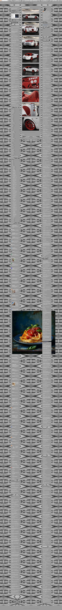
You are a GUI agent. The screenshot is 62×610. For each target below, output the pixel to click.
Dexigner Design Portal (14, 378)
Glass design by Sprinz (14, 197)
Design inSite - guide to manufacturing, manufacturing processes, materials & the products (47, 372)
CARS (25, 134)
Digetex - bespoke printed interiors (46, 105)
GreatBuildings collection (45, 386)
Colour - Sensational (45, 562)
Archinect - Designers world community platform (46, 348)
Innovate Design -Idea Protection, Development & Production (46, 391)
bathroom (12, 113)
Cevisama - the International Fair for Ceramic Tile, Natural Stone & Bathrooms (47, 494)
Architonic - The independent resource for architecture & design (15, 504)
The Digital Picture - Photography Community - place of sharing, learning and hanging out (14, 94)
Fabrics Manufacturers (13, 551)
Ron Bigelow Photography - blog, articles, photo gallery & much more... (14, 90)
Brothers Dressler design (14, 181)
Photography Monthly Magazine (14, 79)
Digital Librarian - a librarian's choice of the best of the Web (14, 538)
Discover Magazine (45, 294)
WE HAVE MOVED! (14, 443)
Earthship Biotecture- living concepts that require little (46, 374)
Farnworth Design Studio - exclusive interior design (46, 117)
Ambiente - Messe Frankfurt (46, 491)
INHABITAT (13, 263)
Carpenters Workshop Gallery (46, 75)
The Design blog (14, 454)
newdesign (44, 318)
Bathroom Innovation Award (46, 492)
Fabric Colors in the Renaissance (46, 577)
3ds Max (44, 457)
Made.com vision (45, 158)
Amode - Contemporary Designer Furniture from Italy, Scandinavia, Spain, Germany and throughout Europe (46, 53)
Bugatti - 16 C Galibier (14, 187)
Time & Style (44, 226)
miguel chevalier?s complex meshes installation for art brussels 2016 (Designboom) (15, 417)
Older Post (37, 138)
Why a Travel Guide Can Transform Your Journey (14, 279)
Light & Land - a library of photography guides (14, 55)
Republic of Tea (44, 198)
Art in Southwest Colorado (14, 242)
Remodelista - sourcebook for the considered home (15, 572)
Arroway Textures (45, 551)
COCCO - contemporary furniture (46, 72)
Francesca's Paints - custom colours (47, 578)
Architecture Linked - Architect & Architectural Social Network (46, 355)
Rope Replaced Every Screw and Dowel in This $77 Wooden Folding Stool (15, 234)
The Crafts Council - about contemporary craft (14, 584)
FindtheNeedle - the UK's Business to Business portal (15, 552)
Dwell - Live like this (45, 113)
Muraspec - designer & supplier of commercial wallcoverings (46, 172)
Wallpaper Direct (44, 240)
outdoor (12, 137)
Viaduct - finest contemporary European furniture (14, 591)
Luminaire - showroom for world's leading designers (46, 153)
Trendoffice (13, 257)
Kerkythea (44, 464)
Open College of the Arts (45, 441)
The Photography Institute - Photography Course (14, 103)
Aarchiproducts (13, 498)
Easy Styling (16, 258)
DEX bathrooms (14, 174)
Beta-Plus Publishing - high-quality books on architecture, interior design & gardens (46, 360)
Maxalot (44, 160)
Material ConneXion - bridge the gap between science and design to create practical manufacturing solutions (47, 397)
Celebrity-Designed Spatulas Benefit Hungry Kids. (15, 299)
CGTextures (44, 556)
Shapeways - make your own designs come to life (46, 328)
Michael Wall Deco (14, 182)
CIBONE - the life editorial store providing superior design (46, 68)
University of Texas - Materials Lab (15, 590)
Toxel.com (13, 251)
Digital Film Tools (45, 463)
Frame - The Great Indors (45, 300)
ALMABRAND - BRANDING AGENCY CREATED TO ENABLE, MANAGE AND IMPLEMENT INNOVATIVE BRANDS (47, 346)
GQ (43, 305)
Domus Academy (44, 434)
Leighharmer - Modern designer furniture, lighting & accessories (46, 146)
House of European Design (46, 136)
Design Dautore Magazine (46, 283)
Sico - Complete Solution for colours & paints (46, 591)
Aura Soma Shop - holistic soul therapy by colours (46, 553)
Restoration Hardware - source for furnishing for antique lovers (46, 406)
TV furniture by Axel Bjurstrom (15, 207)
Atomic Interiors (44, 62)
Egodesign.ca (44, 296)
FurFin (12, 557)
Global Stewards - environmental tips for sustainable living (46, 385)
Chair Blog (13, 244)
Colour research (44, 565)
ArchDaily (13, 229)
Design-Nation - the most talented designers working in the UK (15, 533)
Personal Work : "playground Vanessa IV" (16, 447)
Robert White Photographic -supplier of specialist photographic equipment (15, 87)
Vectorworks (44, 480)
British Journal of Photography (14, 29)
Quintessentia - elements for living (46, 193)
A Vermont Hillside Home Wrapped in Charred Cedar (14, 249)
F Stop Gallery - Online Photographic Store (13, 42)
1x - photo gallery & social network (15, 26)
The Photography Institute (46, 453)
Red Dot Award (44, 530)
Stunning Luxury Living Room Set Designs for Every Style (15, 282)
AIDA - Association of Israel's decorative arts (46, 344)
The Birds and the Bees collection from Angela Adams (14, 215)
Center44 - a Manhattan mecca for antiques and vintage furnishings (46, 77)
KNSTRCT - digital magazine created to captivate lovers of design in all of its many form (47, 313)
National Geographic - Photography (15, 67)
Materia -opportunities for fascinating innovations (14, 489)
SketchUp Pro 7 (44, 473)
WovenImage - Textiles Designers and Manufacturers (46, 251)
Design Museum (44, 98)
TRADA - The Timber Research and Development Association (46, 421)
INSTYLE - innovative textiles (14, 563)
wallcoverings (12, 151)
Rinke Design (14, 206)
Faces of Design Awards (45, 508)
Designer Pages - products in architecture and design (14, 536)
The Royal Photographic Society (14, 104)
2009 (12, 165)
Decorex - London (45, 501)
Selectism (44, 325)
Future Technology (14, 254)
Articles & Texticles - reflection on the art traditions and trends (46, 270)
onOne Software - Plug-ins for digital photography (46, 468)
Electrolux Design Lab (45, 506)
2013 (12, 161)
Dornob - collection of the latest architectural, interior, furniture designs (14, 543)
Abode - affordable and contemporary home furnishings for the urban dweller (47, 48)
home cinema (12, 131)
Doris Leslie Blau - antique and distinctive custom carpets (46, 110)
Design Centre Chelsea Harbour (46, 95)
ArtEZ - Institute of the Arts (46, 429)
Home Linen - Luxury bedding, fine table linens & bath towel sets (46, 135)
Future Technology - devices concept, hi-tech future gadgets (14, 487)
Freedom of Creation (45, 121)
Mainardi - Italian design (45, 159)
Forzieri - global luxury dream (46, 120)
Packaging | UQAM (14, 364)
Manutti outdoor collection (14, 203)
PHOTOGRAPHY (12, 138)
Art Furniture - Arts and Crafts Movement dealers (46, 58)
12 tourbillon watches (14, 440)
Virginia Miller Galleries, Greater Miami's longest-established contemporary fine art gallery (46, 337)
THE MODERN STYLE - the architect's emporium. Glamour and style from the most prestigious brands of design (47, 216)
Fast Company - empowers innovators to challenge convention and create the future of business (46, 379)
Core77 (43, 280)
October (13, 168)
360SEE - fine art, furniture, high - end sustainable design (46, 42)
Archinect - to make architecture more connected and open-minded (47, 350)
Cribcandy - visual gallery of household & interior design (14, 521)
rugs (11, 143)
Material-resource (45, 399)
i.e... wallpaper (44, 255)
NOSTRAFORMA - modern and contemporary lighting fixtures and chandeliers (47, 176)
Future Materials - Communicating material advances (15, 485)
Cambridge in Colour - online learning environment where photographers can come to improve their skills (14, 32)
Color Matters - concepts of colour (46, 557)
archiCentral (13, 469)
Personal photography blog (14, 75)
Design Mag (44, 284)
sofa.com (44, 256)
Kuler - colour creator (45, 583)
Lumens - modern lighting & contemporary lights (46, 151)
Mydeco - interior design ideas (46, 174)
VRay (43, 481)
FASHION (12, 120)
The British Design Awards (46, 538)
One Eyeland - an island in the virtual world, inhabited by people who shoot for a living (15, 72)
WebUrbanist (13, 285)
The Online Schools (45, 452)
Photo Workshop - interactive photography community (14, 76)
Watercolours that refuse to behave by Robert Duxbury (14, 269)
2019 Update (13, 376)
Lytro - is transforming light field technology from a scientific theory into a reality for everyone (15, 61)
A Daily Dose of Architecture (15, 289)
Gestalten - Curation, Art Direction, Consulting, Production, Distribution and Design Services (47, 304)
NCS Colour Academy (45, 586)
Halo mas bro (13, 424)
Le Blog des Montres (14, 225)
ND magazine (12, 68)
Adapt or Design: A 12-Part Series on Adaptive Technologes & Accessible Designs (15, 286)
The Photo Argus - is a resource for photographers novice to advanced (15, 101)
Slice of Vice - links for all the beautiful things (14, 576)
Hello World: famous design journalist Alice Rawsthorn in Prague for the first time (15, 434)
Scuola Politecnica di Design (46, 447)
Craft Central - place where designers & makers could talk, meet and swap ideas (47, 367)
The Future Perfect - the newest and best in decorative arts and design (47, 223)
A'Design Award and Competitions (46, 488)
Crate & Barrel (44, 88)
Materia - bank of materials (14, 569)
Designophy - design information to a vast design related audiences (47, 289)
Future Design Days (45, 383)
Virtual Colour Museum (45, 598)
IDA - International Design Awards (46, 516)
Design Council (44, 370)
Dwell (43, 295)
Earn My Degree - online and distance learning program (46, 435)
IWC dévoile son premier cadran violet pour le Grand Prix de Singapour (15, 227)
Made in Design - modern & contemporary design (46, 156)
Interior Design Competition (46, 523)
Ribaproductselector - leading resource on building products (14, 574)
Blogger (37, 608)
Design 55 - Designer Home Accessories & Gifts (46, 92)
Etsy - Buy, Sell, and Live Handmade (47, 116)
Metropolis (44, 314)
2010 (12, 164)
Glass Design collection (14, 170)
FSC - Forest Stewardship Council (46, 382)
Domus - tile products (45, 108)
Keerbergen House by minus (15, 392)
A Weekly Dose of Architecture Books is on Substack (17, 291)
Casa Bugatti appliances (14, 212)
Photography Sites (13, 80)
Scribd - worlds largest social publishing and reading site (46, 323)
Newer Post (24, 138)
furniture (12, 125)
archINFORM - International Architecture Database (14, 502)
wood (12, 155)
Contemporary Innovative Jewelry (46, 365)
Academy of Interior (45, 49)
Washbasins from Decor (14, 188)
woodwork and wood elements (14, 156)
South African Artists (45, 210)
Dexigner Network (45, 290)
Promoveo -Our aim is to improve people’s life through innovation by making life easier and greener (47, 404)
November (14, 167)
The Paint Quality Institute (46, 595)
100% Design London (45, 487)
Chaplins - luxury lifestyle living (46, 78)
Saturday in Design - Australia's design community (46, 322)
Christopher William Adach (46, 11)
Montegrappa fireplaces (14, 173)
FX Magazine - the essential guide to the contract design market (46, 301)
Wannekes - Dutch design (45, 241)
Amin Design (14, 216)
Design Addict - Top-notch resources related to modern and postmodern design (14, 528)
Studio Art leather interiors (14, 193)
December (14, 166)
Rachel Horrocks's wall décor (14, 176)
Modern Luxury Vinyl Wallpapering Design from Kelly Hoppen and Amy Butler (15, 370)
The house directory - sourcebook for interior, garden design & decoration (15, 587)
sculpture (12, 144)
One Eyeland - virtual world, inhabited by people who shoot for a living (46, 320)
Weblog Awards (44, 544)
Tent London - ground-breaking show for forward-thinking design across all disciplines (46, 532)
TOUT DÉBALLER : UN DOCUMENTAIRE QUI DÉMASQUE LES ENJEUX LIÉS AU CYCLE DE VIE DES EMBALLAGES (15, 366)
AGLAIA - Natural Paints (45, 550)
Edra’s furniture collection (14, 196)
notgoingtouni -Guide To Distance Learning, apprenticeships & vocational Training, (46, 440)
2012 (12, 162)
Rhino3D (44, 472)
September (14, 169)
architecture (12, 112)
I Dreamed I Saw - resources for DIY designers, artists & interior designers (15, 561)
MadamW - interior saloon (14, 566)
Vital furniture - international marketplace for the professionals (46, 232)
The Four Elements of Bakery (15, 373)
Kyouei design (14, 183)
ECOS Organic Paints (45, 576)
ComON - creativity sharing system (46, 279)
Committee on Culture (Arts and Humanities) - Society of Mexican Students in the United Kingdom (46, 364)
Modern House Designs (14, 357)
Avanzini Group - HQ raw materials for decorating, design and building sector (47, 358)
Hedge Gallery (44, 128)
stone (11, 145)
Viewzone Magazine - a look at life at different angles (46, 422)
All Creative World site (45, 267)
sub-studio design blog (14, 476)
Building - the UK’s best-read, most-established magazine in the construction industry (47, 276)
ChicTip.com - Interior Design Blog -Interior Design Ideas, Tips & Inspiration (15, 310)
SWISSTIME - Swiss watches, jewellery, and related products (46, 204)
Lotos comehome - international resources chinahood (46, 150)
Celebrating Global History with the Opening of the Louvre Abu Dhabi (15, 405)
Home (31, 138)
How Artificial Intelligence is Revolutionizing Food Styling (15, 355)
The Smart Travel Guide (14, 278)
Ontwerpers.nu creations (14, 211)
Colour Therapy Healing (45, 570)
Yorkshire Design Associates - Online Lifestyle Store (46, 254)
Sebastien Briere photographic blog (15, 91)
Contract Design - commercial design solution (14, 517)
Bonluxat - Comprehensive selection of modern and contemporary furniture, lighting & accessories (15, 513)
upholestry (12, 150)
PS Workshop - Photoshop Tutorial (15, 85)
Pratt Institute (44, 442)
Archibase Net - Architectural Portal (15, 501)
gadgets (12, 126)
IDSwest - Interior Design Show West (47, 519)
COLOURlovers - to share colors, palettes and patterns (46, 571)
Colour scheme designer (45, 566)
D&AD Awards (44, 500)
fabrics (12, 119)
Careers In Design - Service (46, 430)
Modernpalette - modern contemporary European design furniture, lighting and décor (46, 167)
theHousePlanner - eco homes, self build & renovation (15, 588)
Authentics (44, 63)
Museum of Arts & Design (45, 402)
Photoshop (44, 471)
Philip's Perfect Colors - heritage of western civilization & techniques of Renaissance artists (47, 589)
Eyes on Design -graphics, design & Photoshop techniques (15, 40)
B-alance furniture (15, 194)
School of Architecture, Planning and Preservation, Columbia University (46, 446)
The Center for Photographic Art (14, 92)
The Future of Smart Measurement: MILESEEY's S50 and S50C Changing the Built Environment (15, 265)
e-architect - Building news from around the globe (14, 546)
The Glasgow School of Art (46, 448)
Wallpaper (44, 338)
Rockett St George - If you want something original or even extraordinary (46, 200)
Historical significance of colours (46, 582)
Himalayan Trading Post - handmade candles (45, 129)
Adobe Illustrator (45, 458)
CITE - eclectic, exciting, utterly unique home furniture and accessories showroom (46, 71)
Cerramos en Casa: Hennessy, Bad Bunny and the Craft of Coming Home (15, 238)
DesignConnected (45, 102)
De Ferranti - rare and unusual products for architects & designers (15, 523)
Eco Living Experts (45, 375)
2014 (12, 160)
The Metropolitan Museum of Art (46, 225)
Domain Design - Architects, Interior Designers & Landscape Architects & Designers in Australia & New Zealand (15, 541)
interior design (12, 132)
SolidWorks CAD (44, 476)
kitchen (12, 133)
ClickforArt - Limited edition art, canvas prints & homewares (46, 83)
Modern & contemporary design (46, 165)
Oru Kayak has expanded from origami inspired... (15, 296)
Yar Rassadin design (15, 209)
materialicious (13, 451)
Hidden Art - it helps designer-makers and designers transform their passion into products (46, 515)
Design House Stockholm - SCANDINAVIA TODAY (46, 96)
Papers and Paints (45, 587)
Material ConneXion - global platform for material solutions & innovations (14, 491)
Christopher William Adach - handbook (22, 3)
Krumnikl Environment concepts (14, 199)
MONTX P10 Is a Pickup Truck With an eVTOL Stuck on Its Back (15, 255)
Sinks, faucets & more (45, 205)
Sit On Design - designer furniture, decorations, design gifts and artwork (46, 207)
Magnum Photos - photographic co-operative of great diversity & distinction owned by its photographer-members (15, 63)
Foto (12, 445)
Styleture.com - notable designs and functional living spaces (15, 403)
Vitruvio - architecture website (46, 424)
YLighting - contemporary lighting (46, 252)
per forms (13, 458)
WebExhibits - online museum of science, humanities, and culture (46, 600)
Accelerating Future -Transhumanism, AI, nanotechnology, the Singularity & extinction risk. (15, 483)
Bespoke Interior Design (13, 511)
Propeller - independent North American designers (46, 192)
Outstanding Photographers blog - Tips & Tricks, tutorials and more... (15, 73)
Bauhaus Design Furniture (46, 64)
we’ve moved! (13, 427)
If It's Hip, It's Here (14, 298)
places (12, 139)
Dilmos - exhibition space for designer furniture (46, 106)
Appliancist (13, 429)
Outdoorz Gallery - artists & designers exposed (46, 187)
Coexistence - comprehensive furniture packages (14, 516)
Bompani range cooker (14, 430)
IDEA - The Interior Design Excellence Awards (46, 518)
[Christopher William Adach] (43, 25)
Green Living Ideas (45, 387)
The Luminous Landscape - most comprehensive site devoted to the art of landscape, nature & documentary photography (15, 97)
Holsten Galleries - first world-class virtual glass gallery (46, 133)
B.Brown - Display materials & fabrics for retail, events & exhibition (15, 510)
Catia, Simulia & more (45, 462)
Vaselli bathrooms (14, 204)
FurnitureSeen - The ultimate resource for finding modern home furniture (15, 559)
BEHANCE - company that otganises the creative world (47, 274)
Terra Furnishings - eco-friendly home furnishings (46, 220)
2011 (12, 163)
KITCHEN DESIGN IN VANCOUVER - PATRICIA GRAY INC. (17, 384)
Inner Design (44, 308)
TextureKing (44, 594)
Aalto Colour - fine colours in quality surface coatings (46, 549)
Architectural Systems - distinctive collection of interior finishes (46, 55)
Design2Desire (44, 101)
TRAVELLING (12, 149)
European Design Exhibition (46, 507)
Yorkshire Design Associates (46, 425)
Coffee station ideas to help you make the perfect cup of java (15, 358)
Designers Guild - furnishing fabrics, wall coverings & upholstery (47, 103)
